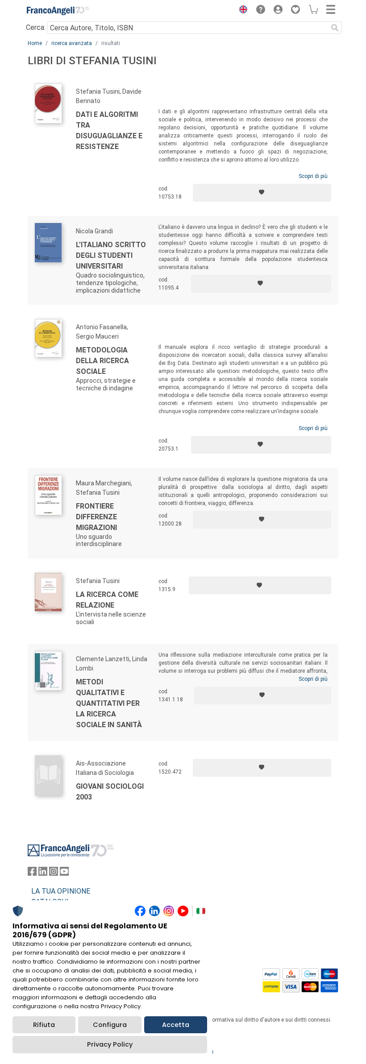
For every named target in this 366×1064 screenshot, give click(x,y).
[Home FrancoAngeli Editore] (58, 10)
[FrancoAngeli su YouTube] (64, 873)
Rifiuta (44, 1024)
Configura (110, 1024)
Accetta (175, 1024)
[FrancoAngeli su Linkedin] (42, 873)
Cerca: (36, 27)
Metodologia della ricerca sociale (102, 361)
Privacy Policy (110, 1044)
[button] (241, 11)
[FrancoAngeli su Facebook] (32, 873)
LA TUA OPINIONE (60, 891)
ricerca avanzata (71, 43)
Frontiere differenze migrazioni (96, 517)
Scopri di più (313, 176)
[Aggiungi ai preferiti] (262, 193)
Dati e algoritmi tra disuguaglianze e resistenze (109, 130)
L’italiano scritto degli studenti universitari (111, 255)
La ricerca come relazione (107, 599)
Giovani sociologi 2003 (110, 791)
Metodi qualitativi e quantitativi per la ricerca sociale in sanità (109, 703)
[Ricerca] (335, 27)
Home (35, 43)
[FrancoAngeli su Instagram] (53, 873)
